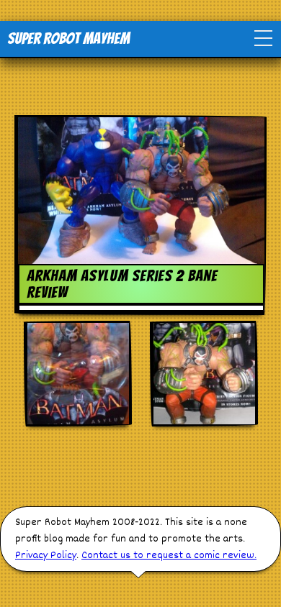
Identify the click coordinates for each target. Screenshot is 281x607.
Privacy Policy (45, 555)
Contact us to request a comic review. (169, 555)
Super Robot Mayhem (68, 38)
